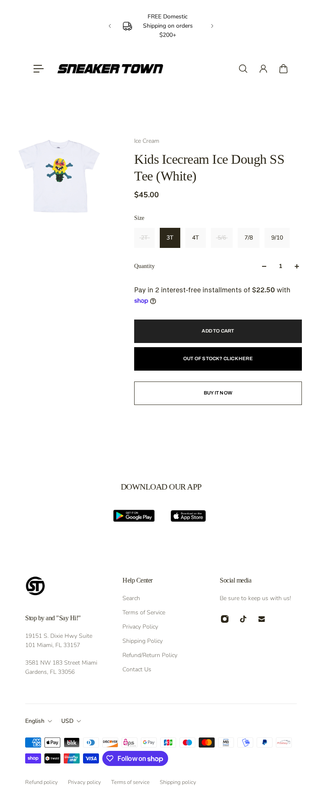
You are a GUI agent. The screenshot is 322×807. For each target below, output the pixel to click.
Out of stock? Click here (218, 358)
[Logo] (110, 68)
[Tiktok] (243, 619)
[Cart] (283, 68)
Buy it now (218, 392)
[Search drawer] (243, 68)
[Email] (261, 619)
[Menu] (38, 69)
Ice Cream (146, 141)
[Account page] (263, 68)
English (34, 721)
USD (67, 721)
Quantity (144, 266)
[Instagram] (225, 619)
